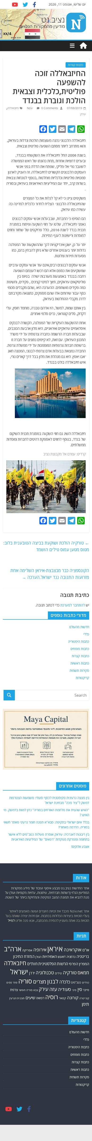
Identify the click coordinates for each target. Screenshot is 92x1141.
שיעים (30, 997)
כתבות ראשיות (80, 663)
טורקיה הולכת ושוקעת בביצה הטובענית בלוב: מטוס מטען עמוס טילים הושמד (46, 546)
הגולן (38, 957)
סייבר (86, 990)
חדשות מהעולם (79, 627)
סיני (74, 990)
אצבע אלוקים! (80, 846)
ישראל (19, 971)
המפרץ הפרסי (79, 963)
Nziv (30, 108)
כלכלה (64, 982)
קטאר (62, 998)
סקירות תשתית (79, 670)
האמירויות (49, 956)
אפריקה (27, 950)
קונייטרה (84, 998)
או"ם (85, 950)
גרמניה (71, 956)
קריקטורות (82, 678)
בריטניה (82, 956)
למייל (11, 920)
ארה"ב (12, 948)
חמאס (83, 972)
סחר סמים (11, 982)
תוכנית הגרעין (17, 998)
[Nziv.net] (83, 46)
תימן (85, 1004)
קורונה (72, 997)
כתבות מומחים (80, 648)
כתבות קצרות (75, 65)
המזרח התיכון (23, 956)
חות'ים (32, 963)
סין (79, 989)
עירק (83, 114)
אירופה (39, 949)
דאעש (62, 956)
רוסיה (51, 997)
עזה (53, 989)
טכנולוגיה (45, 972)
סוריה (25, 981)
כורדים (85, 982)
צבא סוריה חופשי (28, 990)
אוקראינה (72, 949)
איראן (55, 948)
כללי (86, 634)
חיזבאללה (13, 108)
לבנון (52, 981)
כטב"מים (76, 982)
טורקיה (70, 972)
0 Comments (49, 108)
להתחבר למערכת (72, 605)
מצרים (39, 981)
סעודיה (64, 989)
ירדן (32, 973)
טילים (58, 973)
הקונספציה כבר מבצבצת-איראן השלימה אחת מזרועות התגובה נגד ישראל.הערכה (49, 574)
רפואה (40, 998)
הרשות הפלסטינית (53, 963)
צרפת (14, 989)
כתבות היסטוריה (78, 641)
